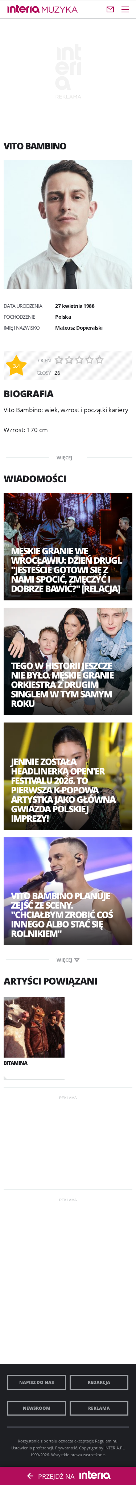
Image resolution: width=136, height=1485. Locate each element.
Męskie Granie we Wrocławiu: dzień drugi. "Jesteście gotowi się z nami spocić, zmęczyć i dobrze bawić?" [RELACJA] (66, 569)
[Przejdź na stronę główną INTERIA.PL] (23, 9)
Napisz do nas (36, 1382)
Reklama (99, 1408)
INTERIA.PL (114, 1447)
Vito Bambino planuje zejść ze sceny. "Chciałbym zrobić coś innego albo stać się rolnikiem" (61, 914)
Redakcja (99, 1382)
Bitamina (15, 1062)
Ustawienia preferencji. (32, 1447)
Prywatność (66, 1447)
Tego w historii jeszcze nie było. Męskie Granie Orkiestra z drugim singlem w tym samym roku (62, 684)
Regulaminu (106, 1441)
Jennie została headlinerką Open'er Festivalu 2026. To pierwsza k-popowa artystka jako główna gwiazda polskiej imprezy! (63, 790)
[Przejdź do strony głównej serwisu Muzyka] (60, 10)
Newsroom (36, 1408)
